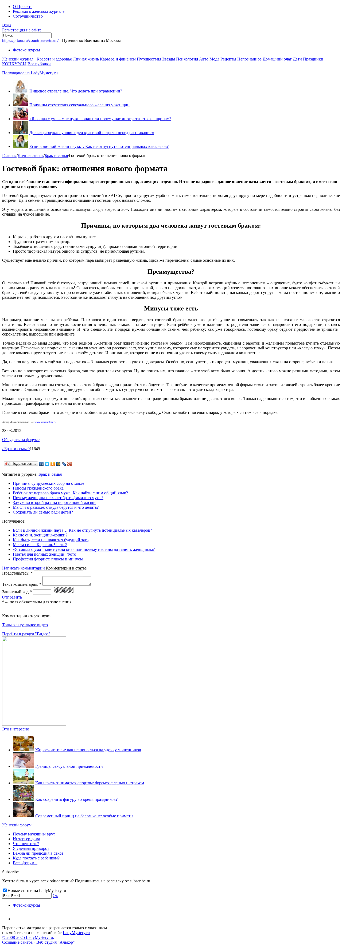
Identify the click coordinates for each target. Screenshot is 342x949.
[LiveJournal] (64, 464)
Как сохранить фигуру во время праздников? (76, 799)
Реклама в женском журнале (38, 11)
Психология (187, 59)
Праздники (313, 59)
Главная (9, 155)
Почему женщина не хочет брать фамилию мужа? (58, 497)
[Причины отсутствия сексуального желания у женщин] (20, 105)
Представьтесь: (17, 573)
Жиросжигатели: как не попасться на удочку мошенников (88, 750)
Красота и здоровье (54, 59)
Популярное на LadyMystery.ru (30, 73)
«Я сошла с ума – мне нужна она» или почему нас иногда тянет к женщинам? (100, 118)
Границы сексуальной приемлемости (69, 766)
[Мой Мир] (58, 464)
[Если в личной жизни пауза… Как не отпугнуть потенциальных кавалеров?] (20, 146)
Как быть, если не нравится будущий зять (50, 540)
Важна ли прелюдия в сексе (38, 853)
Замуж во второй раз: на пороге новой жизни (54, 502)
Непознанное (249, 59)
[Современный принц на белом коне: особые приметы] (23, 816)
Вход (6, 25)
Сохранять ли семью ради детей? (43, 512)
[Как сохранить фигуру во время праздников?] (23, 799)
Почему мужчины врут (34, 834)
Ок (55, 895)
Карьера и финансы (118, 59)
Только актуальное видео (25, 625)
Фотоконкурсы (26, 50)
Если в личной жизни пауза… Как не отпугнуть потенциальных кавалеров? (99, 146)
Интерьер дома (26, 839)
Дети (297, 59)
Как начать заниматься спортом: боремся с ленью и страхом (89, 783)
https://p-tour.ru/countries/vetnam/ (30, 40)
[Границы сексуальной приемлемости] (23, 766)
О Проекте (22, 6)
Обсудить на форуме (21, 439)
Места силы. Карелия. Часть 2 (40, 544)
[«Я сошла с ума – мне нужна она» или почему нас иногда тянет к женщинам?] (20, 118)
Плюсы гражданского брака (38, 488)
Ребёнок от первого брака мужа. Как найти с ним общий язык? (70, 493)
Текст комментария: (21, 584)
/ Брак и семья (15, 448)
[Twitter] (47, 464)
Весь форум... (25, 863)
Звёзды (168, 59)
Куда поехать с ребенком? (36, 858)
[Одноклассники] (53, 464)
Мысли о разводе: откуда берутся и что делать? (56, 507)
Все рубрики (39, 64)
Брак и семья (56, 155)
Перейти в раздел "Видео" (26, 634)
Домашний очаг (277, 59)
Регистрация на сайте (21, 30)
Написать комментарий (23, 568)
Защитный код (17, 591)
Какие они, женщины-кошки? (40, 535)
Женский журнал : (19, 59)
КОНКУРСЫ (14, 64)
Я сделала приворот (31, 848)
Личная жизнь (86, 59)
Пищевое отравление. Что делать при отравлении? (75, 91)
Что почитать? (26, 843)
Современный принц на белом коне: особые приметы (84, 816)
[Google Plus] (69, 464)
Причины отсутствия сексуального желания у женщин (79, 105)
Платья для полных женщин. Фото (44, 554)
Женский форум (17, 825)
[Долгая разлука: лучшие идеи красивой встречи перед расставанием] (20, 132)
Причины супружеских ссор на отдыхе (48, 483)
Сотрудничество (28, 16)
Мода (214, 59)
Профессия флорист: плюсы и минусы (48, 559)
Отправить (12, 597)
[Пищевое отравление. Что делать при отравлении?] (20, 91)
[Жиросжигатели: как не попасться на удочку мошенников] (23, 750)
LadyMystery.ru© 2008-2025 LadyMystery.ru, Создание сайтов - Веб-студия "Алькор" (46, 937)
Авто (203, 59)
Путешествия (149, 59)
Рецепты (228, 59)
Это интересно (15, 729)
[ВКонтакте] (41, 464)
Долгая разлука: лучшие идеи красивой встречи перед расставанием (91, 132)
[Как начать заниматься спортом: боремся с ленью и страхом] (23, 783)
